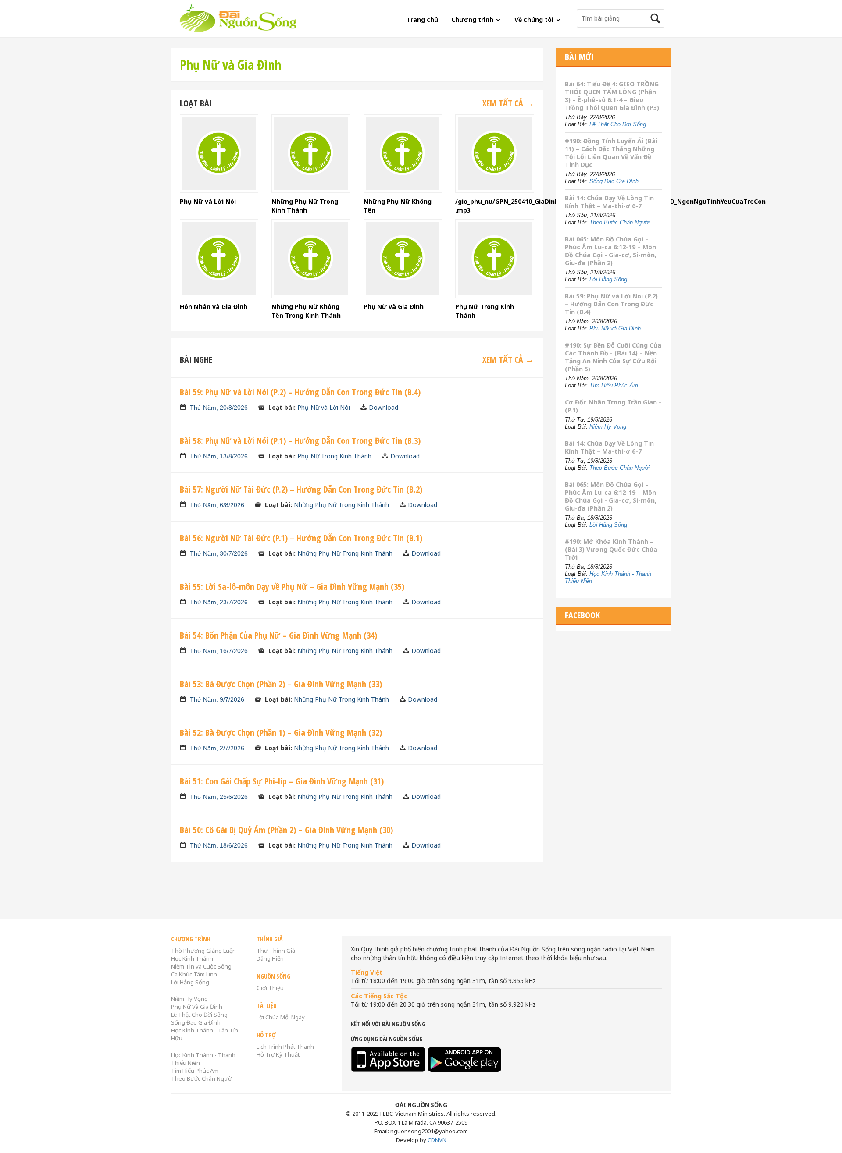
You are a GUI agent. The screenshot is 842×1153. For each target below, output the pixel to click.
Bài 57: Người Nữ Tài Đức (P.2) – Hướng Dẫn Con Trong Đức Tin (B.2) (301, 489)
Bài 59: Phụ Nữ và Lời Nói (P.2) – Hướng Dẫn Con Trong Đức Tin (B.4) (300, 392)
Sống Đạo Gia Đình (614, 181)
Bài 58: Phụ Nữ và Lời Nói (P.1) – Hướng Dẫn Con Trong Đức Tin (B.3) (300, 441)
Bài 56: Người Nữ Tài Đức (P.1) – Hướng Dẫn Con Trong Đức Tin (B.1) (301, 538)
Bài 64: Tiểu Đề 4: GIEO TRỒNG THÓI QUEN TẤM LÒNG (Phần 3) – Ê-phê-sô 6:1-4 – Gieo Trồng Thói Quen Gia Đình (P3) (612, 96)
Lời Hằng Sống (608, 279)
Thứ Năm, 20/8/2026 (219, 407)
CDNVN (437, 1140)
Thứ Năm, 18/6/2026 (219, 845)
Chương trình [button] (473, 19)
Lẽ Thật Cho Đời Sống (617, 124)
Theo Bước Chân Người (619, 222)
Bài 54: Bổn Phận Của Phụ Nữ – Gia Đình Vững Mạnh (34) (278, 635)
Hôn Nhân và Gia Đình (213, 306)
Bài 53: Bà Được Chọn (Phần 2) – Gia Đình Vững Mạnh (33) (281, 684)
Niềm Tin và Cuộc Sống (201, 966)
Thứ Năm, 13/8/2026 (219, 456)
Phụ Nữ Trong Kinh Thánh (334, 456)
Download (383, 407)
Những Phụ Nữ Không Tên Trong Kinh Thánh (306, 310)
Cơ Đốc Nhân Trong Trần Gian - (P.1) (613, 406)
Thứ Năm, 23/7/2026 (219, 602)
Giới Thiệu (270, 988)
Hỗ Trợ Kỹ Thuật (278, 1054)
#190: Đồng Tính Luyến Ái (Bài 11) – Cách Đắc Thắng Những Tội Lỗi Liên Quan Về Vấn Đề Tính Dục (611, 153)
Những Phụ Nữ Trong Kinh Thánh (304, 205)
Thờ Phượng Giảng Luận (203, 950)
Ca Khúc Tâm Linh (194, 974)
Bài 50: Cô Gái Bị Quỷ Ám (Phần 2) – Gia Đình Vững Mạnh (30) (286, 830)
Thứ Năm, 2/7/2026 (217, 748)
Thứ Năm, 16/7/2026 (219, 650)
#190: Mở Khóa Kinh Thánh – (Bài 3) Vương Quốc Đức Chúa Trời (611, 549)
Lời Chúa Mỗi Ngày (281, 1017)
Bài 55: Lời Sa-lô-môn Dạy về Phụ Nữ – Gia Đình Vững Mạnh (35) (292, 586)
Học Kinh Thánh (192, 958)
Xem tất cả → (508, 103)
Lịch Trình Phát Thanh (285, 1046)
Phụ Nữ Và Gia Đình (196, 1007)
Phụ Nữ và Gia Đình (394, 306)
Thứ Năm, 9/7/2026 (217, 699)
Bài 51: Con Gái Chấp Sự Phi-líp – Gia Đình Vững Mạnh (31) (282, 781)
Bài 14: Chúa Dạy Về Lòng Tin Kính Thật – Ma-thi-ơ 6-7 (609, 202)
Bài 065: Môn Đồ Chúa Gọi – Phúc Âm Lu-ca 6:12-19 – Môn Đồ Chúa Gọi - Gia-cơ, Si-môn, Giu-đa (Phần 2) (610, 251)
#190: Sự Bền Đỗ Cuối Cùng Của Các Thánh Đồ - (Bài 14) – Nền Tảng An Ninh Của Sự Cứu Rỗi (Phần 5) (613, 357)
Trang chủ (422, 19)
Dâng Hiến (270, 958)
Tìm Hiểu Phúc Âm (613, 385)
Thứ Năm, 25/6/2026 (219, 796)
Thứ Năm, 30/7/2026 (219, 553)
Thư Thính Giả (276, 950)
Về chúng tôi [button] (534, 19)
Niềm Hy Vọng (607, 426)
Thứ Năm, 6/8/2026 (217, 504)
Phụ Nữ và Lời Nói (208, 201)
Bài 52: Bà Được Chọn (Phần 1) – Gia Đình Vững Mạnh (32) (281, 732)
